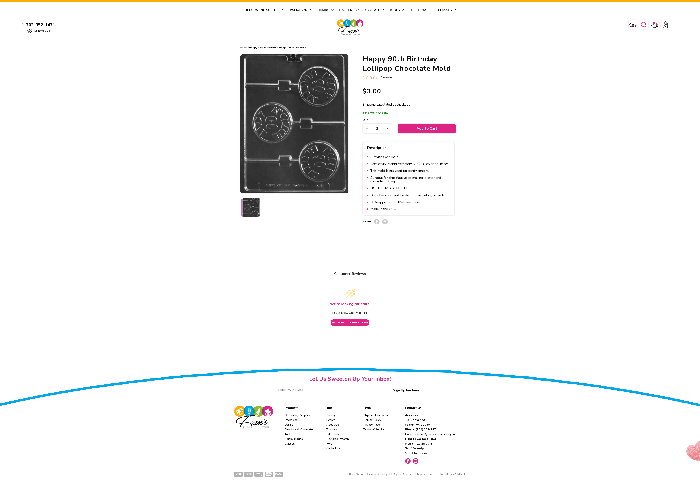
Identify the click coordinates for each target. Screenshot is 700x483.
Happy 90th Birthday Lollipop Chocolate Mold (277, 47)
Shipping (369, 104)
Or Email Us (41, 31)
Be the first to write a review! (350, 322)
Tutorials (331, 429)
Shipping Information (376, 415)
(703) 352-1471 (427, 429)
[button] (641, 24)
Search (330, 420)
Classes (290, 444)
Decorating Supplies (297, 415)
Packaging (291, 420)
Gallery (330, 415)
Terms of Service (374, 429)
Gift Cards (332, 434)
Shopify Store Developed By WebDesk (440, 474)
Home (243, 47)
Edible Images (294, 439)
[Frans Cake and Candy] (350, 27)
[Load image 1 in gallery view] (250, 207)
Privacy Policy (372, 425)
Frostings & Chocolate (299, 429)
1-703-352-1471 (38, 25)
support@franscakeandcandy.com (436, 434)
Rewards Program (338, 439)
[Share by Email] (385, 224)
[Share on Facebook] (377, 224)
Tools (288, 434)
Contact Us (333, 448)
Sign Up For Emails (407, 390)
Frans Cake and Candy (373, 474)
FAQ (329, 444)
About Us (332, 425)
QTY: (366, 119)
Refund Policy (372, 420)
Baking (289, 425)
